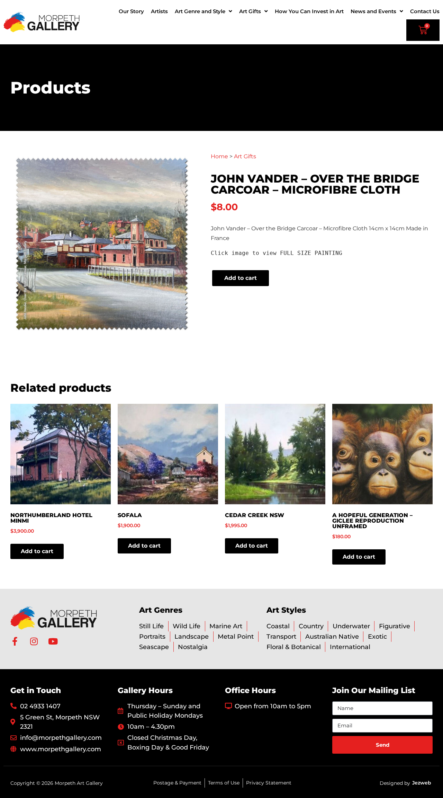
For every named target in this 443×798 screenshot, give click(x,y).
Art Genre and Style (200, 11)
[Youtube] (52, 641)
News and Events (373, 11)
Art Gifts (250, 11)
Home (219, 156)
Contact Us (425, 11)
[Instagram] (33, 641)
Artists (159, 11)
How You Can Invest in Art (309, 11)
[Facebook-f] (14, 641)
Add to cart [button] (37, 551)
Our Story (131, 11)
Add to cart (240, 278)
